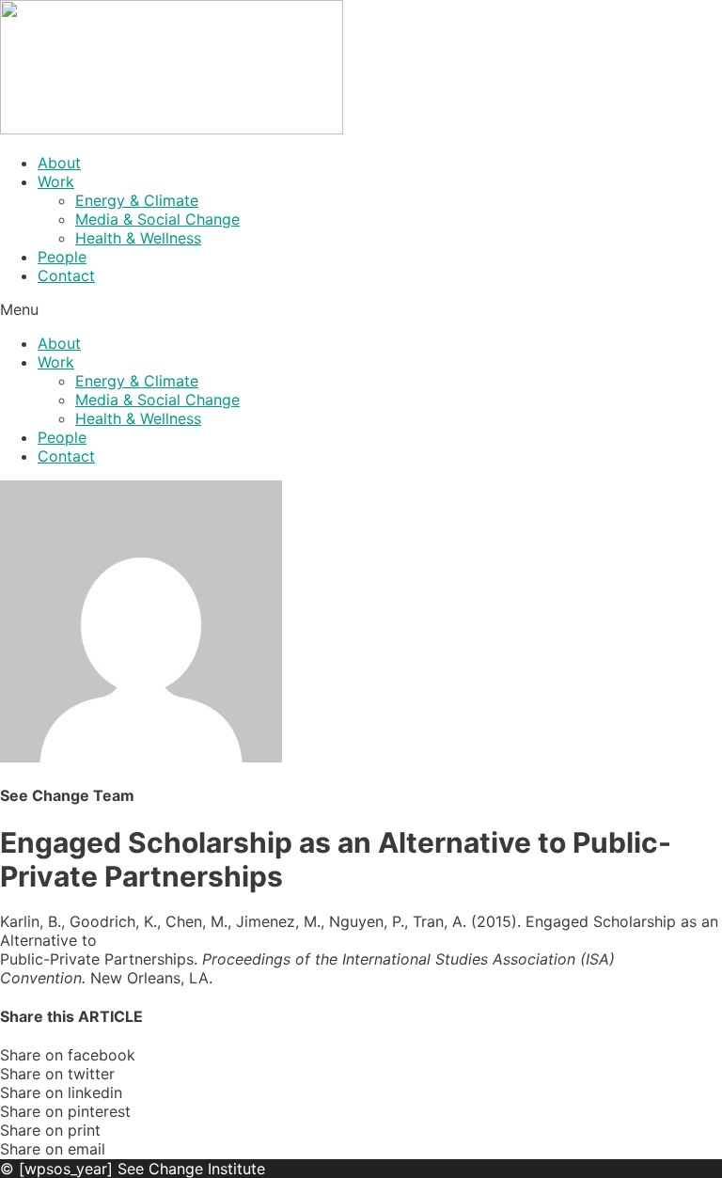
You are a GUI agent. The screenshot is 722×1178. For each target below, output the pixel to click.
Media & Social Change (157, 219)
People (62, 256)
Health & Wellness (138, 237)
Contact (66, 275)
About (59, 162)
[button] (361, 309)
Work (56, 181)
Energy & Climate (136, 200)
